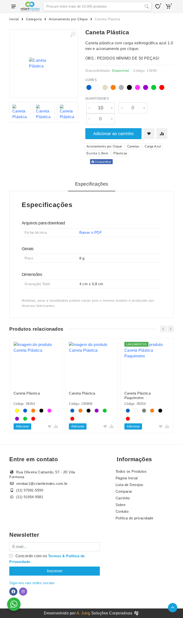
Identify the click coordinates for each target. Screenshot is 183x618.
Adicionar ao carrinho (113, 133)
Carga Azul (153, 146)
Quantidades (97, 98)
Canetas (133, 146)
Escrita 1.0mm (97, 153)
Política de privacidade (134, 518)
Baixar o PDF (90, 232)
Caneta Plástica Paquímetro (137, 395)
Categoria (34, 19)
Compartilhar (102, 161)
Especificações (91, 184)
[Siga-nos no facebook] (13, 592)
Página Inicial (127, 478)
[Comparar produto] (161, 133)
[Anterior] (163, 328)
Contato (122, 511)
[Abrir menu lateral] (13, 6)
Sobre (121, 505)
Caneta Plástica (27, 393)
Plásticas (120, 153)
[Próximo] (170, 328)
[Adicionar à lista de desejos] (148, 133)
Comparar (124, 491)
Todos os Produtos (131, 471)
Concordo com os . (47, 559)
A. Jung (83, 613)
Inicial (14, 19)
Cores (91, 80)
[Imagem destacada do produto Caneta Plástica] (44, 63)
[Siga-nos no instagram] (23, 592)
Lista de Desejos (129, 485)
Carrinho (123, 498)
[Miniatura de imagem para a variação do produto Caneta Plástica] (20, 112)
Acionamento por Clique (68, 19)
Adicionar (22, 426)
